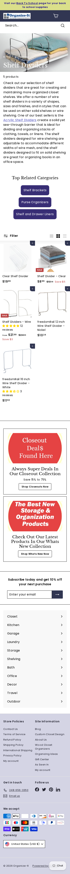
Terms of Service (14, 734)
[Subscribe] (57, 594)
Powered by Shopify (45, 866)
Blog (38, 729)
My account (11, 761)
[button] (11, 326)
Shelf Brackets (35, 190)
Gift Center (42, 759)
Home (6, 57)
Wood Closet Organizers (43, 747)
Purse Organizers (35, 202)
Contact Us (10, 729)
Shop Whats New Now (35, 553)
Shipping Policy (13, 745)
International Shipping (17, 750)
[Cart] (55, 16)
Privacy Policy (12, 755)
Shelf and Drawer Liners (35, 214)
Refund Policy (12, 739)
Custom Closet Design (49, 734)
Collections (22, 57)
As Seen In (42, 764)
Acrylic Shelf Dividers (20, 120)
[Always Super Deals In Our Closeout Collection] (35, 448)
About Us (41, 739)
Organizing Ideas (46, 754)
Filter (13, 236)
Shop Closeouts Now (35, 486)
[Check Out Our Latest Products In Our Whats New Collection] (35, 516)
